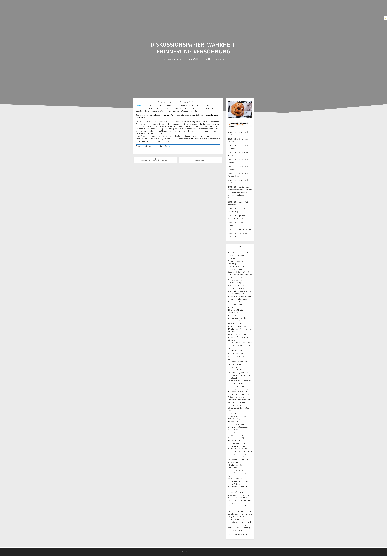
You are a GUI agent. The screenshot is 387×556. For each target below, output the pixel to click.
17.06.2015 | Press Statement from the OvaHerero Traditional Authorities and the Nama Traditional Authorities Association (240, 192)
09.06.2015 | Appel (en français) (239, 229)
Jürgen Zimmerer (142, 105)
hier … (170, 146)
